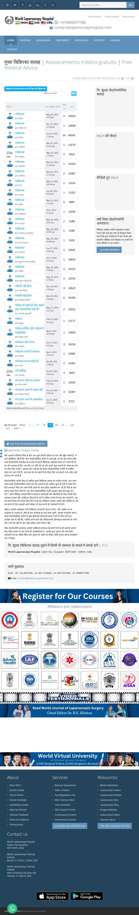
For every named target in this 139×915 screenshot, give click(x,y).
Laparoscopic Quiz (109, 799)
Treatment (63, 40)
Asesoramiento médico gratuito (81, 61)
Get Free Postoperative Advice (27, 443)
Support (99, 40)
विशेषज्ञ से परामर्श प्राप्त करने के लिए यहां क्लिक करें (26, 88)
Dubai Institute (112, 16)
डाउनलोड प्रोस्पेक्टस (109, 250)
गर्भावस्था (19, 114)
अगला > (17, 428)
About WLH (15, 785)
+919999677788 (73, 22)
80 (56, 425)
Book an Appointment (65, 785)
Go (130, 5)
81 (63, 425)
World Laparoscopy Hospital (33, 911)
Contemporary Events (65, 814)
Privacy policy (16, 824)
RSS (105, 545)
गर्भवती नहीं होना (23, 286)
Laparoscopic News (110, 814)
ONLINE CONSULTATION (114, 826)
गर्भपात (18, 318)
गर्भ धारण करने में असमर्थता (29, 399)
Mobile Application (109, 785)
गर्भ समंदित (20, 370)
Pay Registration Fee (65, 794)
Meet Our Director (18, 809)
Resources (82, 40)
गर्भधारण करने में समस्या (27, 351)
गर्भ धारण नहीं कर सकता (27, 380)
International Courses (65, 819)
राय (71, 106)
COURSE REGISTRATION (70, 826)
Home (10, 40)
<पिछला (22, 425)
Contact (12, 49)
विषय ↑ (10, 106)
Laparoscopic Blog (109, 804)
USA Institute (129, 16)
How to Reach (17, 794)
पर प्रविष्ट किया (53, 106)
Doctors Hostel (17, 790)
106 (72, 425)
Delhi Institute (94, 16)
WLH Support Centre (65, 809)
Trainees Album (107, 819)
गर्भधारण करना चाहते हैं (27, 361)
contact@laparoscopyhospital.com (82, 27)
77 (37, 425)
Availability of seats (19, 804)
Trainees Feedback (19, 814)
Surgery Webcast (108, 809)
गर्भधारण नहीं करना (25, 342)
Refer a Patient (62, 790)
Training (25, 40)
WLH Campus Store (64, 799)
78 (44, 425)
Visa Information (63, 804)
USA (128, 78)
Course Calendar (18, 799)
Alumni (116, 40)
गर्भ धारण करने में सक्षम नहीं (29, 389)
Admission (43, 40)
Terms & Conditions (19, 819)
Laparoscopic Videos (110, 790)
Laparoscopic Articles (110, 794)
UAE (118, 78)
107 (8, 428)
